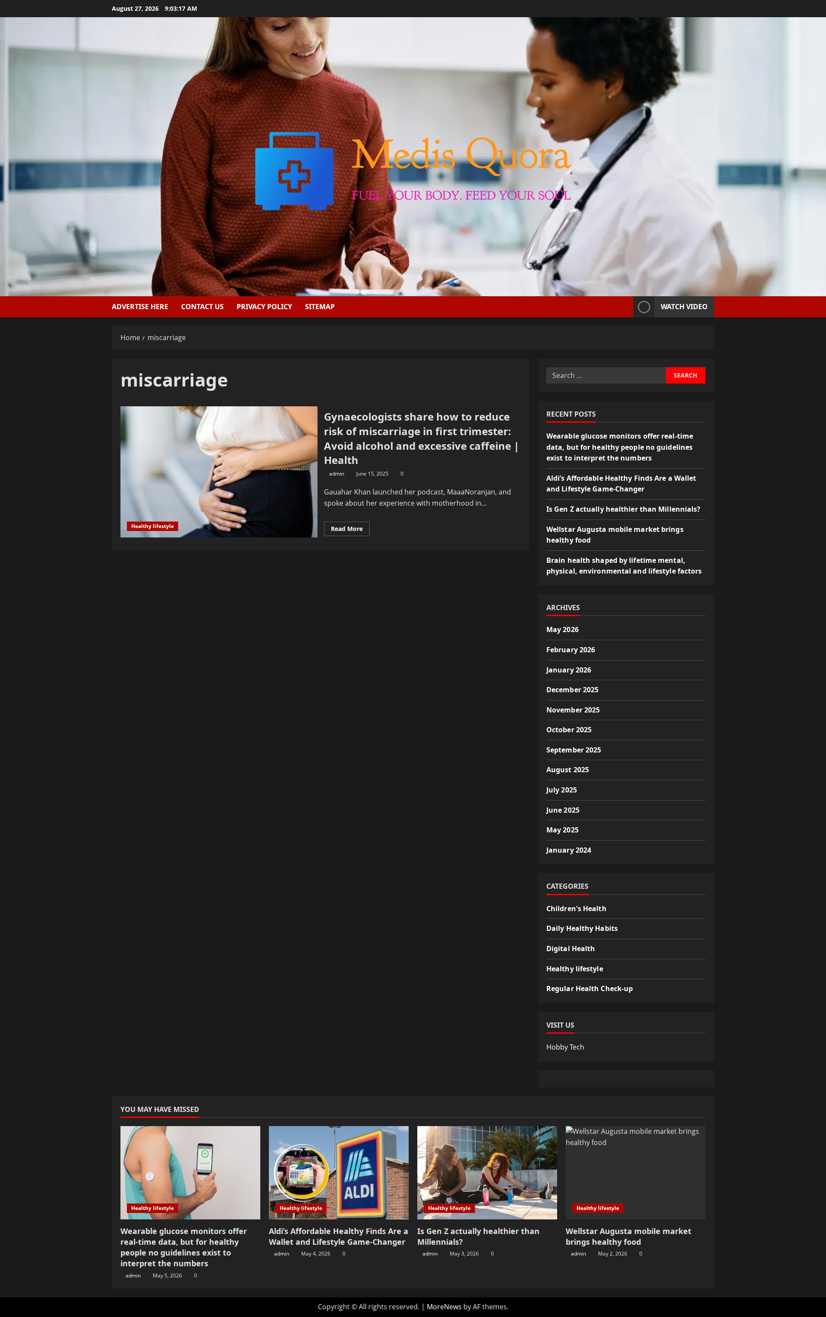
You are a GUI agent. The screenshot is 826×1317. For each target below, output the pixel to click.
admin (336, 473)
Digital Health (570, 948)
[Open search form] (624, 306)
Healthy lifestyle (152, 526)
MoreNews (444, 1306)
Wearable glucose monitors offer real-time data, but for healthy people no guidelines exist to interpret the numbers (619, 447)
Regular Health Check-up (589, 988)
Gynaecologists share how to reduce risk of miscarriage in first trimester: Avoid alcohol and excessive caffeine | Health (218, 471)
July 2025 (561, 790)
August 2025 (567, 769)
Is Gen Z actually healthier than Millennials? (623, 509)
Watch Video (684, 306)
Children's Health (576, 908)
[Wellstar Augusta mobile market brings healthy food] (636, 1172)
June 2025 (562, 810)
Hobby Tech (565, 1047)
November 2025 (573, 710)
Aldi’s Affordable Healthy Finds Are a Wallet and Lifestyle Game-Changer (338, 1236)
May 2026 (562, 629)
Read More (350, 530)
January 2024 (568, 850)
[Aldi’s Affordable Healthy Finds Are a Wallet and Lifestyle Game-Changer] (339, 1172)
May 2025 (562, 830)
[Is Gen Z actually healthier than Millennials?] (487, 1172)
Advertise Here (140, 306)
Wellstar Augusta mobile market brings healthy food (628, 1236)
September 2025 (573, 750)
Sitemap (320, 306)
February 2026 (570, 649)
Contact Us (202, 306)
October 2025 (569, 729)
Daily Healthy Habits (582, 928)
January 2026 (568, 670)
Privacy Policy (264, 306)
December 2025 (572, 689)
